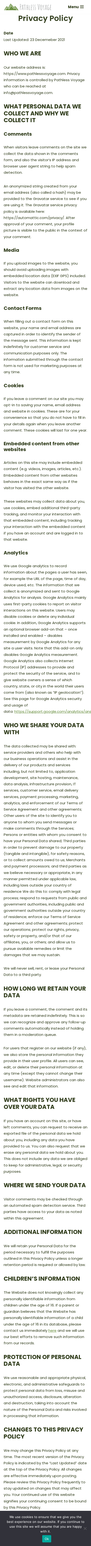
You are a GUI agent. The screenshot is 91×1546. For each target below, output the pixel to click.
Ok (47, 1539)
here (52, 1330)
